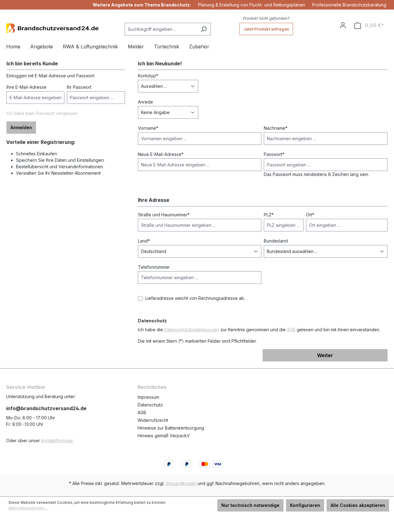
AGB (291, 329)
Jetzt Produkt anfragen (266, 29)
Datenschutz (150, 404)
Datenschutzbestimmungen (191, 329)
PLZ (269, 214)
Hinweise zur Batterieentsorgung (171, 427)
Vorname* (148, 128)
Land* (144, 240)
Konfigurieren (305, 505)
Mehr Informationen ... (28, 508)
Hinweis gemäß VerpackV (164, 435)
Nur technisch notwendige (250, 505)
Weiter (325, 355)
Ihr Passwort (79, 87)
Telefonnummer (154, 267)
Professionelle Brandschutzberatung (349, 4)
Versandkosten (181, 483)
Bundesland (276, 240)
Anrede (145, 101)
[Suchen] (203, 29)
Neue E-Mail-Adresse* (160, 154)
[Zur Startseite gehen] (52, 28)
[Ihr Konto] (343, 25)
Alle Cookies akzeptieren (358, 505)
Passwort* (274, 154)
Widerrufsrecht (153, 420)
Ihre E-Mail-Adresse (26, 87)
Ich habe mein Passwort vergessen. (42, 113)
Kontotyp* (148, 75)
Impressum (148, 397)
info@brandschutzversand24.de (46, 408)
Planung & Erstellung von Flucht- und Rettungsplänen (251, 4)
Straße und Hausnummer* (164, 214)
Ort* (310, 214)
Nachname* (275, 128)
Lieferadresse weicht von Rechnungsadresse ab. (195, 298)
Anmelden (21, 127)
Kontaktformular (57, 440)
